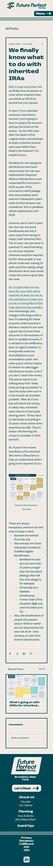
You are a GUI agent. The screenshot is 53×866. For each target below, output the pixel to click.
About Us (26, 797)
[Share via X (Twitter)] (17, 653)
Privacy (26, 838)
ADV (26, 847)
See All (42, 669)
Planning (26, 811)
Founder (26, 801)
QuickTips (25, 826)
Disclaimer (26, 841)
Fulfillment (26, 844)
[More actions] (42, 44)
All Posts (12, 29)
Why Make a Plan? (25, 819)
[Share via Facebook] (10, 653)
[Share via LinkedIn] (24, 653)
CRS (26, 850)
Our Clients (25, 805)
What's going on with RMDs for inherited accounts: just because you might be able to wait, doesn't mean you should (25, 704)
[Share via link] (31, 653)
